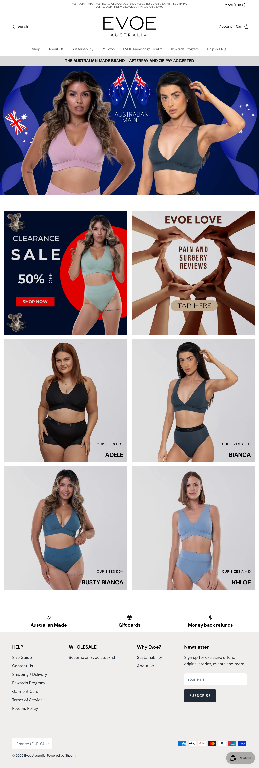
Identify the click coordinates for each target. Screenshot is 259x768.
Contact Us (22, 665)
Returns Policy (25, 708)
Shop (36, 49)
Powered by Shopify (61, 755)
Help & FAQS (217, 49)
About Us (56, 49)
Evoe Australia (35, 755)
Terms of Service (27, 699)
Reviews (108, 49)
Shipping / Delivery (29, 674)
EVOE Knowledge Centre (143, 49)
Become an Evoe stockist (92, 657)
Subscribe (200, 695)
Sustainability (82, 49)
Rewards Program (185, 49)
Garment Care (25, 691)
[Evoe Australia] (129, 26)
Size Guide (22, 657)
